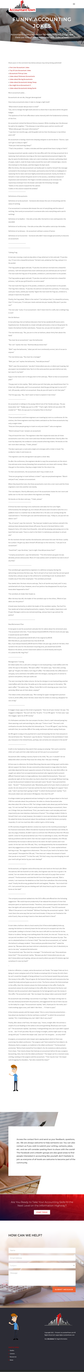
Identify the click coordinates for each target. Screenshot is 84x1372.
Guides (12, 1350)
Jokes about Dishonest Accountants (22, 76)
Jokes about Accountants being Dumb (23, 88)
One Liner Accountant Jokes (19, 67)
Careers (12, 1354)
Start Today (42, 1212)
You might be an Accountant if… (21, 85)
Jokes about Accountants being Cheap (23, 82)
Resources (13, 1357)
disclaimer (50, 1339)
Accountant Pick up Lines (18, 73)
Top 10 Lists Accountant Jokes (20, 70)
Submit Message (64, 1290)
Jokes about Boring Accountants (21, 79)
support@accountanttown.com (64, 1335)
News (11, 1360)
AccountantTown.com (67, 1332)
